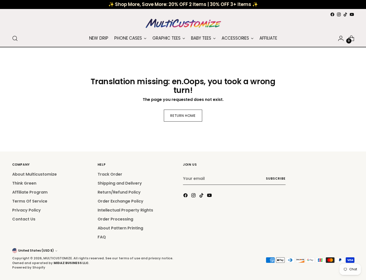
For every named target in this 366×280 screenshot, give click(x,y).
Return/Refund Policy (119, 192)
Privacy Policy (26, 210)
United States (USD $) (36, 250)
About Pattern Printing (120, 228)
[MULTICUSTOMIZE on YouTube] (352, 14)
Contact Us (23, 219)
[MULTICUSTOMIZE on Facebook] (332, 14)
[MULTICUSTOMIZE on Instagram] (339, 14)
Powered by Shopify (28, 267)
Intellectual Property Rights (125, 210)
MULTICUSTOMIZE (57, 258)
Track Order (110, 174)
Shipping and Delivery (120, 183)
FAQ (102, 237)
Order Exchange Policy (120, 201)
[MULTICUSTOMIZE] (183, 24)
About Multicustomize (34, 174)
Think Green (24, 183)
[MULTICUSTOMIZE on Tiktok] (345, 14)
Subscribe (275, 178)
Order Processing (115, 219)
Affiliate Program (30, 192)
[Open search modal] (15, 38)
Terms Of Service (29, 201)
